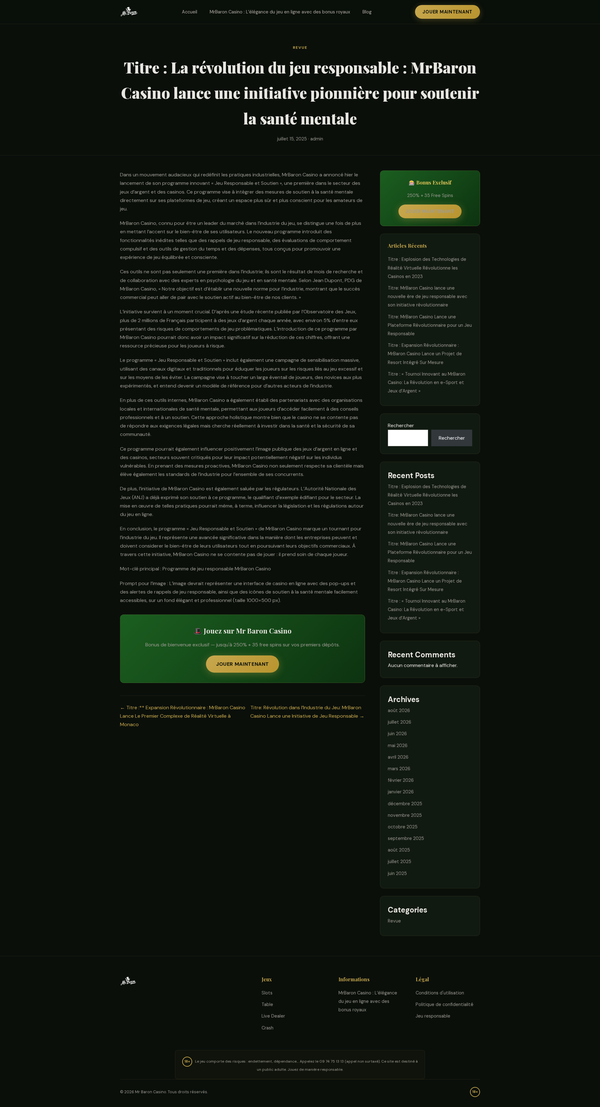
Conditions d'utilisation (440, 993)
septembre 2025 (406, 838)
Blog (367, 12)
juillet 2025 (399, 861)
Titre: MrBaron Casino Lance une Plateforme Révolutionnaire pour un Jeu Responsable (430, 325)
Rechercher (401, 425)
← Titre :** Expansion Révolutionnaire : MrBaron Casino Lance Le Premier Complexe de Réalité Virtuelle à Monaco (182, 716)
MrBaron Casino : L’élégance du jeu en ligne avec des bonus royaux (280, 12)
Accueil (189, 12)
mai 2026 (398, 745)
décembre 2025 (405, 803)
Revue (300, 47)
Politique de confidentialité (444, 1004)
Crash (267, 1028)
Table (267, 1004)
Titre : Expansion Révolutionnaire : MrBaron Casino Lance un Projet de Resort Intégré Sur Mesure (425, 353)
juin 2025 (397, 873)
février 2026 (401, 780)
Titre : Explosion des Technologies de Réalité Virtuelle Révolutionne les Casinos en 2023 (427, 267)
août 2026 (399, 710)
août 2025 (399, 850)
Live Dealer (273, 1016)
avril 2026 (398, 757)
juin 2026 (397, 733)
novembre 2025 (405, 815)
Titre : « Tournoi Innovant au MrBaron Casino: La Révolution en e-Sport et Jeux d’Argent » (426, 382)
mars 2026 (399, 768)
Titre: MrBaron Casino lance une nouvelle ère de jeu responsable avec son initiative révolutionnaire (427, 296)
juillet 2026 (399, 722)
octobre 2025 (403, 827)
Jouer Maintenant (447, 12)
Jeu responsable (433, 1016)
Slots (267, 993)
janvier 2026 (401, 792)
